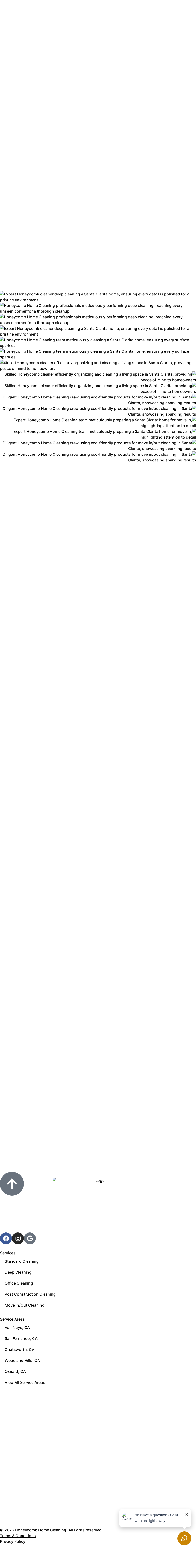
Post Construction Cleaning (30, 1294)
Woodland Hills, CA (22, 1360)
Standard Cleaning (22, 1261)
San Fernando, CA (21, 1338)
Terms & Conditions (18, 1535)
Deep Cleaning (18, 1272)
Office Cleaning (19, 1283)
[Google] (30, 1238)
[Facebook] (6, 1238)
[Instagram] (18, 1238)
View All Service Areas (25, 1382)
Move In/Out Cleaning (24, 1305)
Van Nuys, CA (17, 1327)
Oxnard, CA (15, 1371)
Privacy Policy (12, 1541)
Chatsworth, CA (19, 1349)
